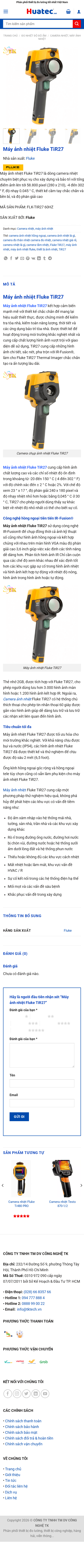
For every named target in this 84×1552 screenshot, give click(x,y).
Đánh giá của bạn (23, 1010)
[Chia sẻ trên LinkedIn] (39, 258)
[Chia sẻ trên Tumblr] (44, 258)
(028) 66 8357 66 (37, 1292)
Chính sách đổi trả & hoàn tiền (29, 1438)
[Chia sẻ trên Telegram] (50, 258)
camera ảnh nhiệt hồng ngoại (27, 235)
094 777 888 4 (33, 1298)
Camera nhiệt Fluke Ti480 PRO (21, 1204)
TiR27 (62, 249)
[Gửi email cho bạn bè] (22, 258)
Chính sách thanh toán (23, 1421)
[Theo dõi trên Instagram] (17, 1393)
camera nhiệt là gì (14, 245)
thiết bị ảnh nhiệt (46, 249)
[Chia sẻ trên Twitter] (17, 258)
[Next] (74, 86)
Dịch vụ (11, 1492)
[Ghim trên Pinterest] (28, 258)
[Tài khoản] (79, 11)
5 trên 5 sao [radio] (19, 1030)
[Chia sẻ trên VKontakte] (33, 258)
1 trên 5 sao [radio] (16, 1016)
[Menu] (6, 11)
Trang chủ (10, 35)
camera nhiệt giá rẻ (64, 240)
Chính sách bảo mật (21, 1432)
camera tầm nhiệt (38, 245)
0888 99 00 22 (33, 1304)
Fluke (30, 158)
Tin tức (10, 1481)
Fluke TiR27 (57, 245)
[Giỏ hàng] (68, 11)
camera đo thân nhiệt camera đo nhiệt (27, 240)
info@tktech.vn (29, 1309)
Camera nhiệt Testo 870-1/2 (62, 1204)
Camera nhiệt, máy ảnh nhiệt (35, 228)
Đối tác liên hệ (16, 1486)
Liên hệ (11, 1498)
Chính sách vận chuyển (23, 1444)
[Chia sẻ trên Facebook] (11, 258)
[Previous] (9, 86)
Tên (12, 1075)
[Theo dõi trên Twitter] (26, 1393)
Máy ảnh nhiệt (14, 790)
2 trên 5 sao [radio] (39, 1016)
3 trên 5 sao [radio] (19, 1023)
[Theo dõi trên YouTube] (45, 1393)
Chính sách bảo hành (22, 1427)
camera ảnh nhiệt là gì (61, 235)
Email (14, 1095)
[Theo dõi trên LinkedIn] (35, 1393)
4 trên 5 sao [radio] (48, 1023)
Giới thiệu (12, 1475)
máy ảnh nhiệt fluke (23, 249)
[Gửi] (77, 24)
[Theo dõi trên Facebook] (7, 1393)
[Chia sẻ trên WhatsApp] (6, 258)
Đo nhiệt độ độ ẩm (33, 35)
